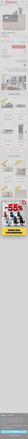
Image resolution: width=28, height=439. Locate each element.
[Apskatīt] (14, 217)
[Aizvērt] (26, 200)
